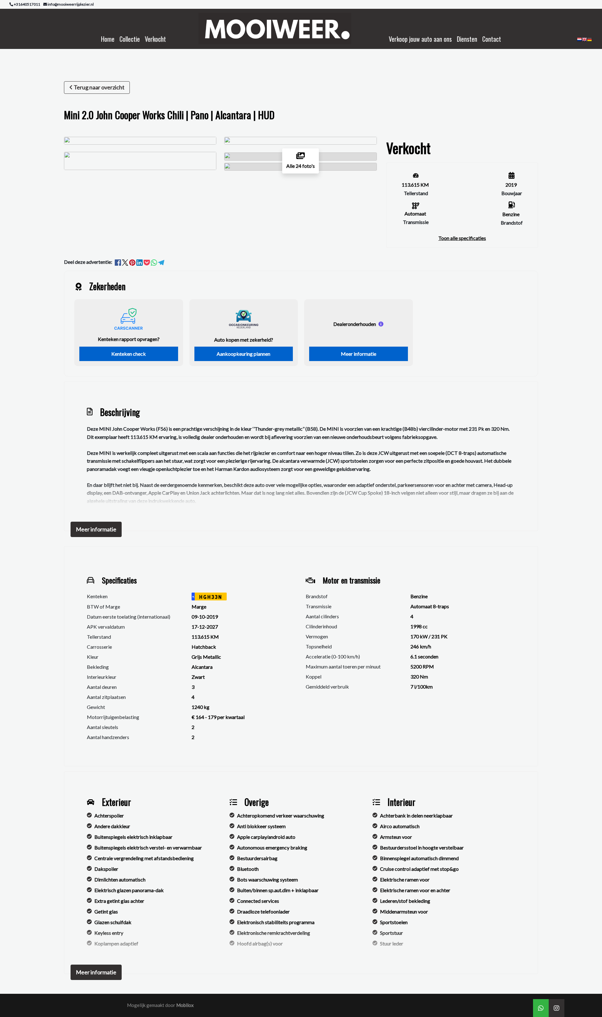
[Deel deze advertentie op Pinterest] (132, 262)
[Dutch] (579, 41)
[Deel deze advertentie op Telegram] (161, 262)
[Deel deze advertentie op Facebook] (118, 262)
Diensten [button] (467, 39)
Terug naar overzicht (99, 87)
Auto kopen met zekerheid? (243, 340)
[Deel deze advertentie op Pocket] (147, 262)
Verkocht (155, 39)
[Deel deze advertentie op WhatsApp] (154, 262)
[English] (584, 41)
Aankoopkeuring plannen (243, 354)
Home (107, 39)
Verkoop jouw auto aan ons (420, 39)
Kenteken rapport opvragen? (129, 339)
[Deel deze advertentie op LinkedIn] (140, 262)
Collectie (129, 39)
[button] (462, 238)
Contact (491, 39)
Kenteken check (128, 354)
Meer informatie (358, 354)
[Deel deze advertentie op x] (125, 262)
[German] (589, 41)
